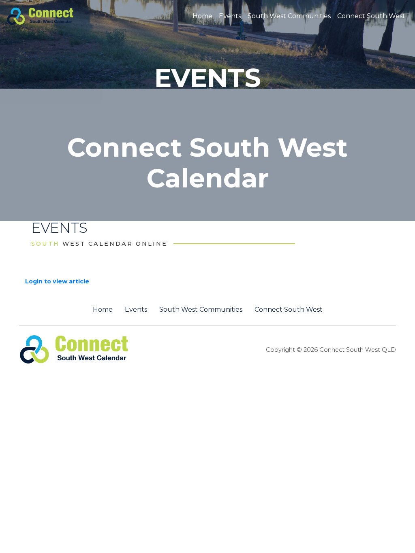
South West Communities (289, 16)
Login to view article (57, 281)
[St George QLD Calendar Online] (53, 15)
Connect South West (371, 16)
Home (202, 16)
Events (230, 16)
